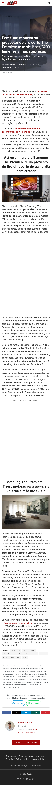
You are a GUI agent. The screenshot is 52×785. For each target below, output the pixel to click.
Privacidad (9, 759)
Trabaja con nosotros (26, 756)
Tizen (25, 657)
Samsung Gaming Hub (11, 657)
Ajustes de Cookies (38, 759)
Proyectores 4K (28, 650)
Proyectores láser (10, 654)
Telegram (19, 703)
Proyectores (15, 650)
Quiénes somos (11, 756)
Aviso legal (40, 756)
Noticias (10, 72)
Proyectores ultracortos (28, 654)
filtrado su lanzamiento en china (17, 622)
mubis (39, 766)
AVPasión (28, 774)
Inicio (3, 72)
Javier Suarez (10, 64)
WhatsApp (35, 703)
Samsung (43, 654)
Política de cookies (22, 759)
